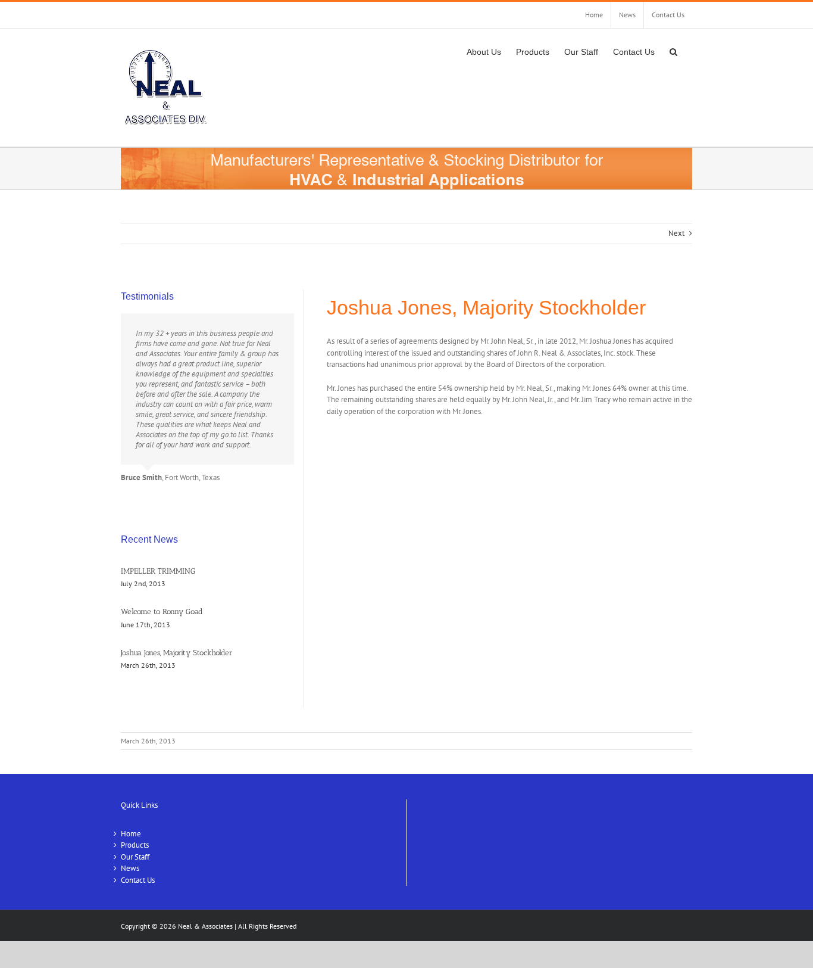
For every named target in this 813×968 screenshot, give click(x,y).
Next (676, 233)
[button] (673, 51)
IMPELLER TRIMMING (158, 571)
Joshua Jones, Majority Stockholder (177, 652)
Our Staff (135, 857)
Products (135, 845)
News (130, 868)
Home (131, 834)
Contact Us (138, 880)
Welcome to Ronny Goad (162, 611)
